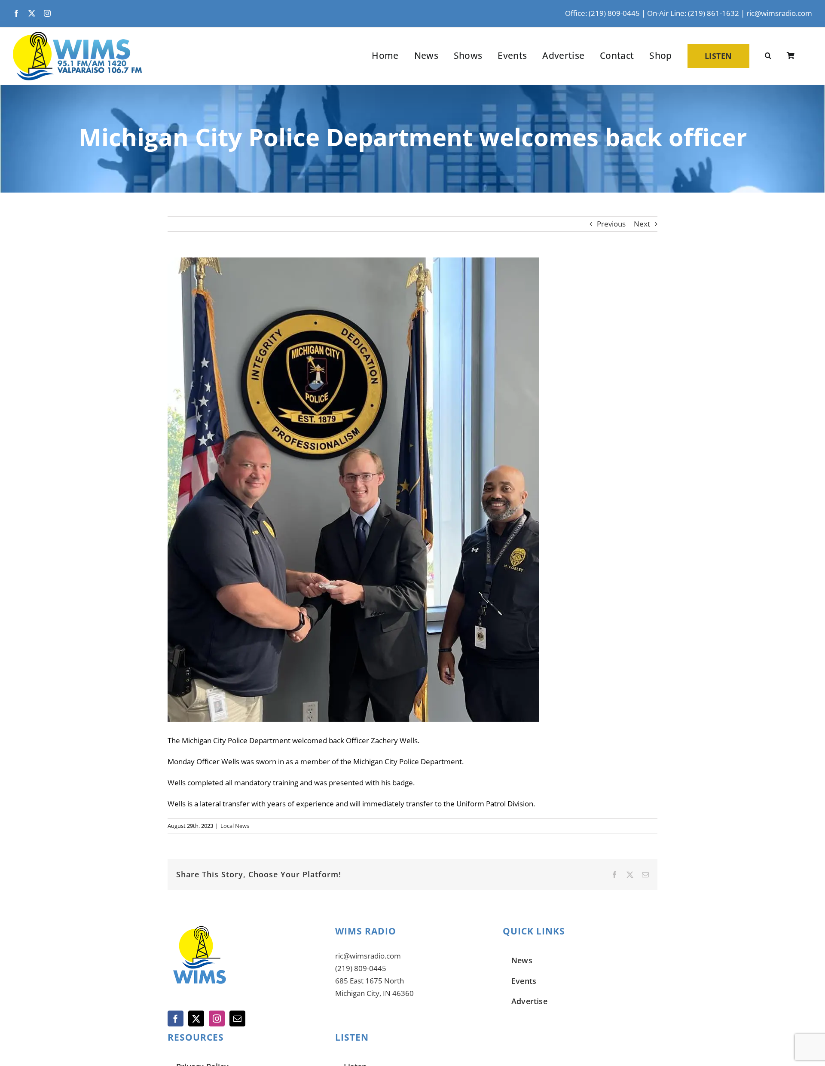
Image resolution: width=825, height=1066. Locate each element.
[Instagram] (217, 1018)
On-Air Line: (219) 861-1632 (693, 13)
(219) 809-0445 (360, 968)
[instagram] (47, 13)
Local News (234, 826)
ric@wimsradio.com (779, 13)
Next (642, 224)
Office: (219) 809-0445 (602, 13)
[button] (768, 56)
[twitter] (31, 13)
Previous (611, 224)
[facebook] (16, 13)
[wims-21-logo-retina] (77, 35)
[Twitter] (196, 1018)
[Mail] (237, 1018)
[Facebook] (175, 1018)
